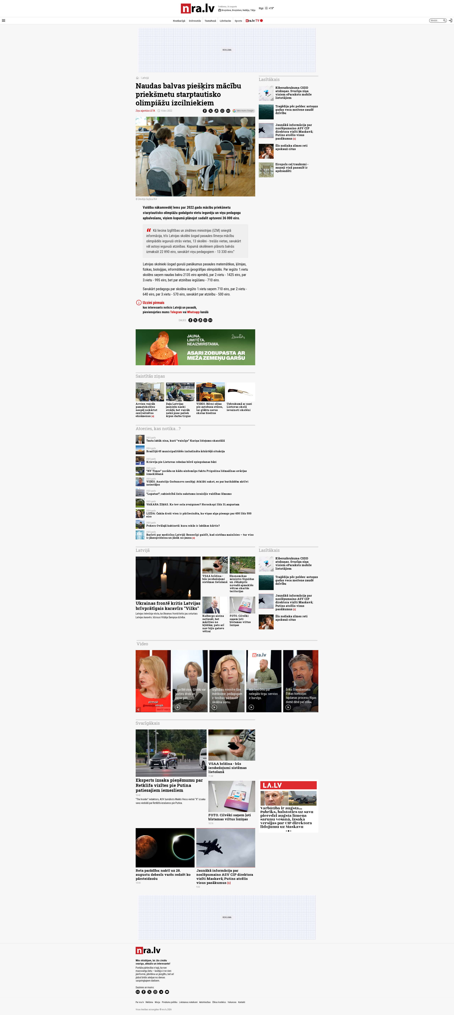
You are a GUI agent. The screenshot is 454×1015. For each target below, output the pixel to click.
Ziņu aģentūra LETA (145, 110)
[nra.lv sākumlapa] (198, 8)
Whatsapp (193, 312)
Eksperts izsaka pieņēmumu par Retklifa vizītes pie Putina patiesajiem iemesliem (169, 785)
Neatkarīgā (179, 20)
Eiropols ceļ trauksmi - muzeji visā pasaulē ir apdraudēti (291, 167)
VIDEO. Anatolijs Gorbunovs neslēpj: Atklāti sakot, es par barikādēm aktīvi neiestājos (197, 483)
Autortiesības (205, 1002)
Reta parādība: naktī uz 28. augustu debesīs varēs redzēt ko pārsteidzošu (163, 874)
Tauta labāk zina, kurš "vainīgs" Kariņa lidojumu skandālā (185, 440)
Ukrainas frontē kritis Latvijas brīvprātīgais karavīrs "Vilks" (168, 605)
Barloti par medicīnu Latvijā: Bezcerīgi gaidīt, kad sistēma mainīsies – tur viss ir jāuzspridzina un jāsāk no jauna (200, 536)
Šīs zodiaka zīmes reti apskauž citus (291, 147)
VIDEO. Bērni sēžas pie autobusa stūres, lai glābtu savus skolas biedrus (209, 408)
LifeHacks (225, 20)
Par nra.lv (140, 1002)
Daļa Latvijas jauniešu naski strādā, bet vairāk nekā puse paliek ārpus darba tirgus (178, 410)
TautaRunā (210, 20)
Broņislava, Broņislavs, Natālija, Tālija (236, 10)
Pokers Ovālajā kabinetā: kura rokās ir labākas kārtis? (183, 525)
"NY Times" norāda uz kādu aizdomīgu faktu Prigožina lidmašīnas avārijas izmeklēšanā (196, 472)
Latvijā (145, 78)
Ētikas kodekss (219, 1002)
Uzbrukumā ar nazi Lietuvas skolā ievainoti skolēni (239, 407)
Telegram (176, 312)
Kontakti (241, 1002)
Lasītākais (269, 79)
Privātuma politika (169, 1002)
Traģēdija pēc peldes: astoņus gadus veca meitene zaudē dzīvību (296, 109)
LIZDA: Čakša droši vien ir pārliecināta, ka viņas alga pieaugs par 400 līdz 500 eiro (198, 515)
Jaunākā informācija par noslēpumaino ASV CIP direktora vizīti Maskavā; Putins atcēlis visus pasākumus (294, 131)
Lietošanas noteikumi (188, 1002)
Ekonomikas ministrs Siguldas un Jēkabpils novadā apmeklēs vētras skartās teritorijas (242, 583)
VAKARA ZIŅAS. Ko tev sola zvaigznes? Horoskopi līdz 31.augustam (192, 504)
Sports (238, 20)
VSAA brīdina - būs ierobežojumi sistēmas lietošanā (214, 579)
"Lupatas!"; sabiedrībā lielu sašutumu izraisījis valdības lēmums (189, 493)
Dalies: (183, 320)
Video (142, 644)
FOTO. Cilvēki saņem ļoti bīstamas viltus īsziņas (240, 620)
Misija (157, 1002)
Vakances (232, 1002)
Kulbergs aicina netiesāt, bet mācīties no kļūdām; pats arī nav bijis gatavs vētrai (213, 623)
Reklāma (149, 1002)
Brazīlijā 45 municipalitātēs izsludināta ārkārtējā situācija (185, 451)
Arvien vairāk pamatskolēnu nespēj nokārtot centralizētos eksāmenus (146, 410)
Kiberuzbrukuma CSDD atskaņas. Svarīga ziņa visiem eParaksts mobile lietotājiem (293, 93)
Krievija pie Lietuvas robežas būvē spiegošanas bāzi (181, 462)
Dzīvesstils (195, 20)
